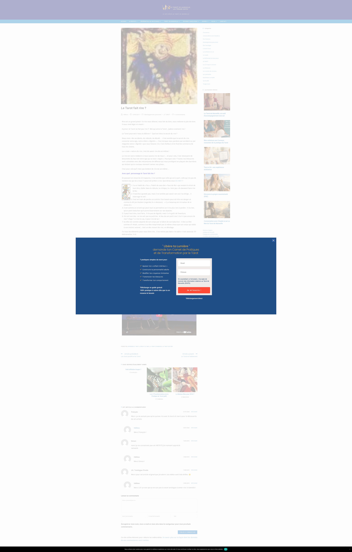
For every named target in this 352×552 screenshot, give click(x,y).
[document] (176, 276)
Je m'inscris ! (194, 290)
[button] (273, 240)
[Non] (350, 549)
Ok (226, 549)
